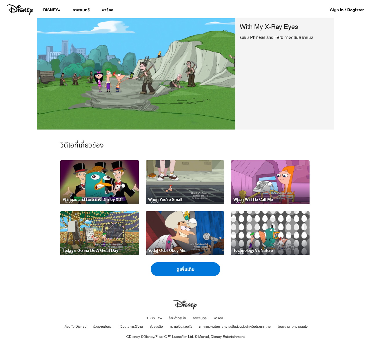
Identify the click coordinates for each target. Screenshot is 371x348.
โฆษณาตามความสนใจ (293, 326)
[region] (136, 74)
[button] (350, 9)
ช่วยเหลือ (156, 326)
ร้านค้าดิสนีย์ (177, 318)
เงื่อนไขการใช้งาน (131, 326)
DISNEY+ (154, 318)
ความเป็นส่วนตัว (181, 326)
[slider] (136, 113)
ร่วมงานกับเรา (102, 326)
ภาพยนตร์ (200, 318)
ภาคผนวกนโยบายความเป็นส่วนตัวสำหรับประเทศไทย (235, 326)
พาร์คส (218, 318)
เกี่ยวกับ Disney (74, 326)
